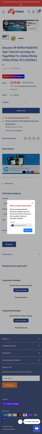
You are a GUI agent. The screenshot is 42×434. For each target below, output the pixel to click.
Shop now (27, 230)
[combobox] (18, 225)
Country (12, 222)
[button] (32, 203)
